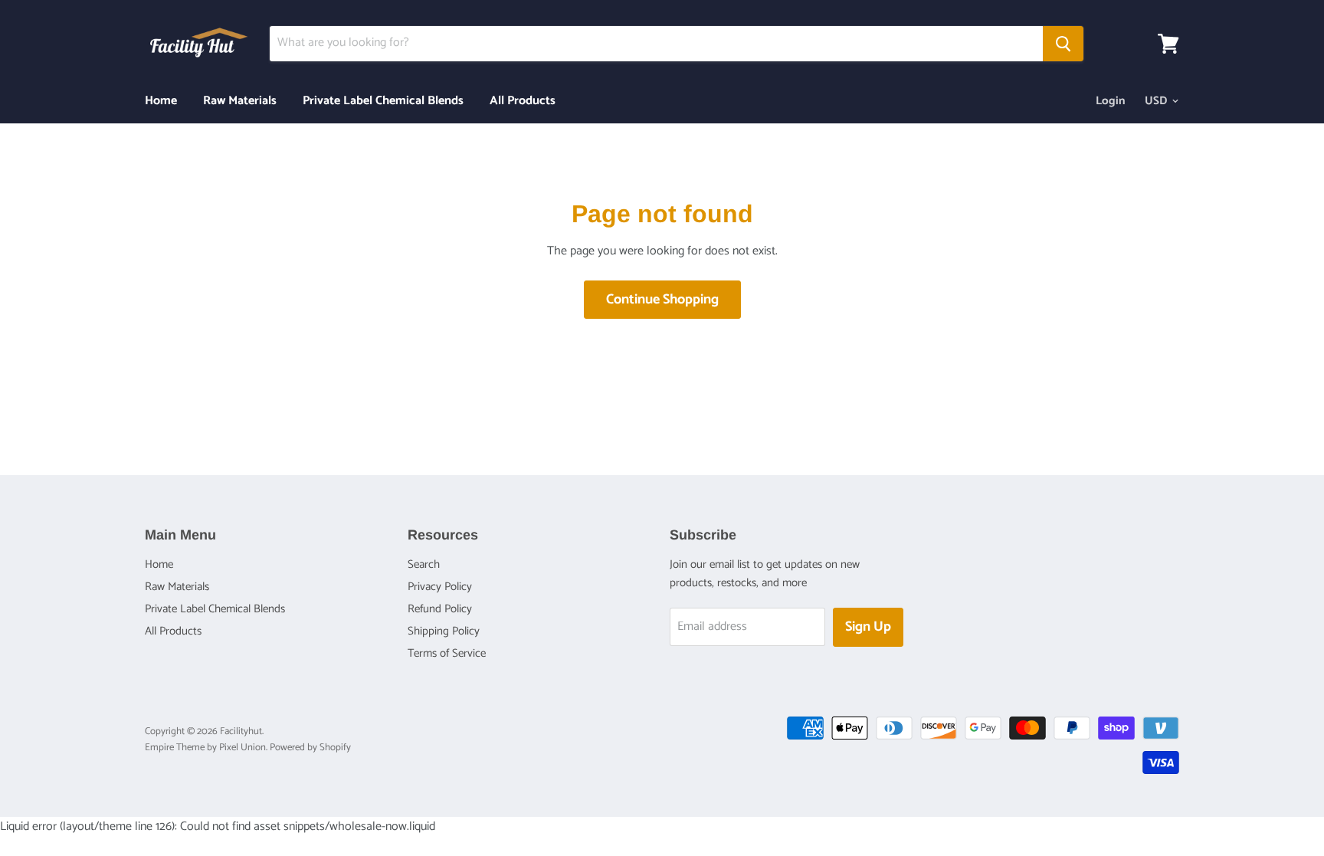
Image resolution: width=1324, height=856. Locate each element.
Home (161, 100)
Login (1111, 100)
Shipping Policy (444, 631)
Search (424, 564)
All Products (522, 100)
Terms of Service (447, 653)
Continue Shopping (662, 299)
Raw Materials (240, 100)
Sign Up (868, 626)
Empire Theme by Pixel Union (205, 748)
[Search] (1063, 43)
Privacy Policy (440, 586)
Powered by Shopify (310, 748)
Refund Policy (440, 608)
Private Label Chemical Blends (383, 100)
